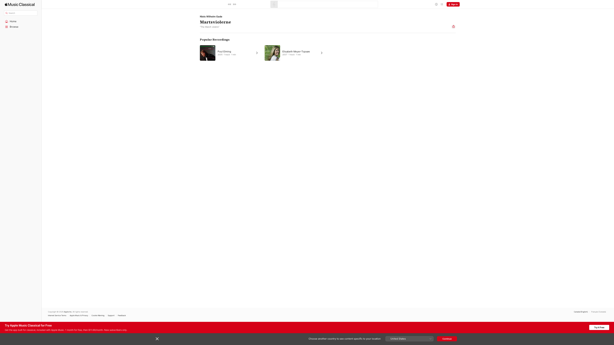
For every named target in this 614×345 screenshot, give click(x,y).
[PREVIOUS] (229, 4)
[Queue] (441, 4)
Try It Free (599, 327)
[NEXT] (234, 4)
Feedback (122, 315)
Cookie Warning (97, 315)
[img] (20, 4)
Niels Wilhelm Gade (211, 16)
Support (111, 315)
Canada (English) (581, 312)
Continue (447, 338)
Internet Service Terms (57, 315)
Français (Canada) (598, 312)
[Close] (157, 338)
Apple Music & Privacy (79, 315)
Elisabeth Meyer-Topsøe (296, 51)
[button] (20, 21)
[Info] (436, 4)
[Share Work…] (453, 27)
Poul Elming (224, 51)
